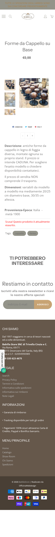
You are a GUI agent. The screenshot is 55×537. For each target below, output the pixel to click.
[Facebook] (23, 56)
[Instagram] (29, 56)
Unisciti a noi (37, 46)
